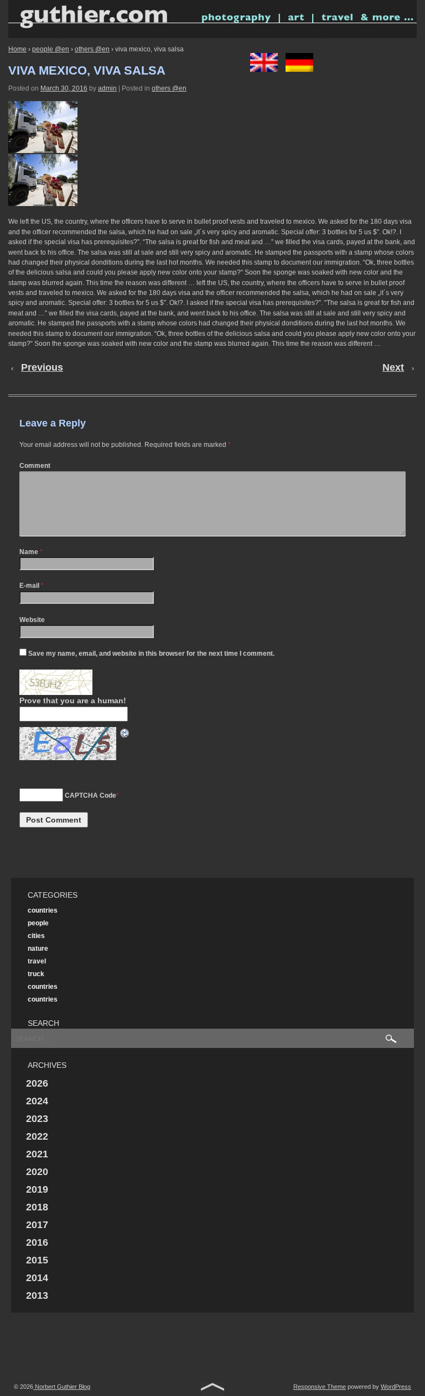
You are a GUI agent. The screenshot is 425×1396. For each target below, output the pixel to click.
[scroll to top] (212, 1389)
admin (107, 88)
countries (43, 910)
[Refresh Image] (125, 732)
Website (32, 620)
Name (28, 552)
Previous (42, 367)
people (38, 923)
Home (17, 49)
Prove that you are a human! (72, 700)
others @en (92, 49)
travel (37, 961)
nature (38, 948)
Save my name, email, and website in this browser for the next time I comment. (151, 653)
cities (36, 936)
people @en (50, 49)
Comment (34, 466)
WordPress (396, 1386)
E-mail (29, 585)
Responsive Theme (319, 1386)
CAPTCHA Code (90, 795)
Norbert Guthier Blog (61, 1386)
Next (393, 367)
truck (36, 974)
